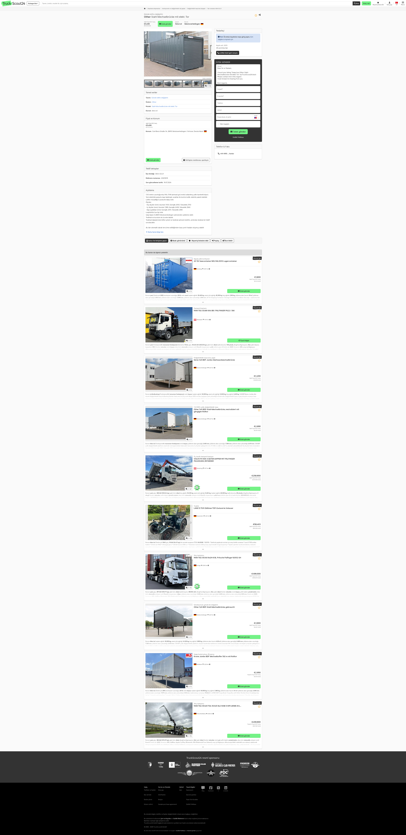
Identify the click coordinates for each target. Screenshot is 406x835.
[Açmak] (203, 302)
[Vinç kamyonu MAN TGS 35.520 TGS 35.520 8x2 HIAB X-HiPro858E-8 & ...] (168, 720)
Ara (357, 3)
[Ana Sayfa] (144, 8)
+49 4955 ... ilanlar (227, 153)
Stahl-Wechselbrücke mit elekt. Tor (164, 106)
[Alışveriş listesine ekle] (255, 15)
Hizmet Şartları (191, 830)
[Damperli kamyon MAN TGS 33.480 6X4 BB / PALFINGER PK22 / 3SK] (168, 324)
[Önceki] (146, 58)
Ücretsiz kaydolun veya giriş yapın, (237, 37)
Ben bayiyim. (224, 124)
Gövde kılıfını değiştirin (160, 98)
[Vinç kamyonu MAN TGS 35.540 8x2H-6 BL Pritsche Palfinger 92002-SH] (168, 571)
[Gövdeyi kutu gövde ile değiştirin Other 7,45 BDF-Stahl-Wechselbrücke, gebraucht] (168, 621)
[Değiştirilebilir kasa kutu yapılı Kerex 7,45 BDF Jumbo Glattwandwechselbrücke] (168, 374)
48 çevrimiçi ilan (222, 48)
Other (154, 102)
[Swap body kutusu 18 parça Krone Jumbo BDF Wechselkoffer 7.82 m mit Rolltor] (168, 670)
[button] (403, 3)
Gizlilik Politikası (238, 137)
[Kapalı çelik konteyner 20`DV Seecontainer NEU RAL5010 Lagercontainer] (168, 275)
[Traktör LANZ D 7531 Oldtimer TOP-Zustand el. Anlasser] (168, 522)
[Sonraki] (209, 58)
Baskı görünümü (178, 241)
